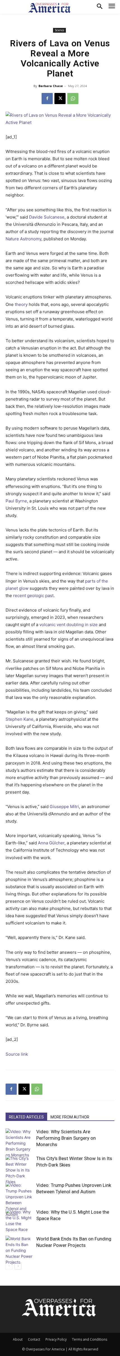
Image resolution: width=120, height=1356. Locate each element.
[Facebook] (47, 98)
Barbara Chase (51, 86)
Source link (17, 1054)
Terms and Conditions (89, 1339)
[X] (60, 98)
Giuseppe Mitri (64, 806)
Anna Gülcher (51, 842)
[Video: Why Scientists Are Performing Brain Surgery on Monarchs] (19, 1143)
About (18, 1339)
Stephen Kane (19, 719)
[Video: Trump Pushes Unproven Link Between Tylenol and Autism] (19, 1199)
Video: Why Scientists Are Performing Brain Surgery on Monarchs (66, 1138)
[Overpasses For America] (49, 8)
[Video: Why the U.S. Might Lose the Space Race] (19, 1220)
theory (21, 304)
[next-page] (18, 1265)
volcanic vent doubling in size (68, 624)
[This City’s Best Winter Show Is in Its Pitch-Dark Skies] (19, 1170)
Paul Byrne (16, 501)
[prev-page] (9, 1265)
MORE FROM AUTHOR (70, 1117)
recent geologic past (33, 595)
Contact (34, 1339)
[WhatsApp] (72, 98)
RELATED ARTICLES (26, 1117)
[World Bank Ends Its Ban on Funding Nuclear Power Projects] (19, 1250)
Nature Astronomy (23, 238)
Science (59, 30)
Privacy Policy (56, 1339)
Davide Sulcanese (46, 217)
